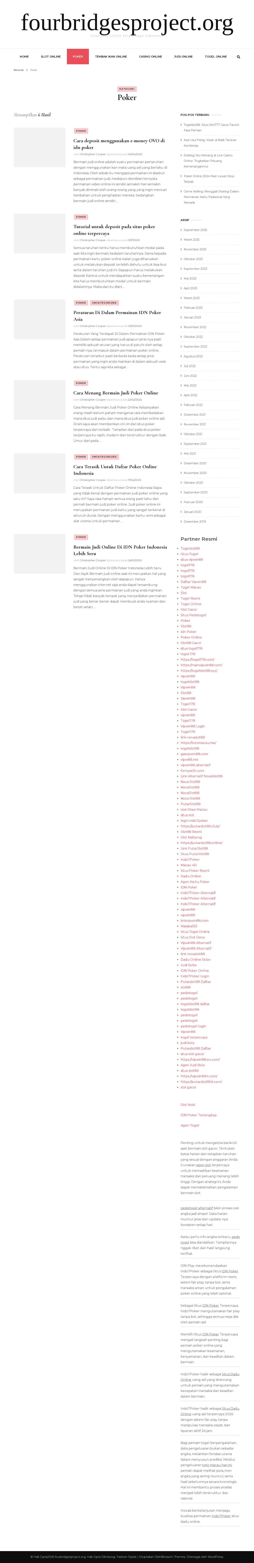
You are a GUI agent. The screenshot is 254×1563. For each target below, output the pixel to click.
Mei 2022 (190, 385)
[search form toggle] (238, 57)
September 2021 (195, 444)
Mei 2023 (190, 278)
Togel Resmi (190, 598)
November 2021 (195, 424)
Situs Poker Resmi (195, 871)
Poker (78, 56)
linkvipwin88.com (194, 921)
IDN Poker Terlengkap (199, 1115)
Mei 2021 (190, 453)
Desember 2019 (195, 521)
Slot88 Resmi (191, 832)
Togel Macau (191, 587)
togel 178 (188, 654)
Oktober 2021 (193, 434)
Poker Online (191, 637)
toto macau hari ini (217, 1465)
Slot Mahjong (191, 837)
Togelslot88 (190, 548)
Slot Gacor (189, 609)
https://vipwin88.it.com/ (199, 1076)
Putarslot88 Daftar (196, 982)
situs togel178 (191, 648)
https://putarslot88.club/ (200, 826)
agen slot (203, 1165)
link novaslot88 (193, 737)
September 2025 (195, 230)
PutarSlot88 (191, 804)
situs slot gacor (192, 1054)
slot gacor (188, 1087)
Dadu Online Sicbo (195, 959)
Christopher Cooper (93, 154)
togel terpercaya (194, 1037)
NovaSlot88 (190, 787)
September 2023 (195, 269)
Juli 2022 (190, 366)
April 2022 (190, 395)
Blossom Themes (173, 1557)
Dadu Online (191, 876)
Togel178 (188, 704)
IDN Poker (189, 887)
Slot (184, 593)
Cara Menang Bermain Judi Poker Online (115, 393)
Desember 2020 (195, 463)
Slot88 (186, 626)
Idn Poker (188, 632)
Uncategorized (104, 302)
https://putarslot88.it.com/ (201, 1082)
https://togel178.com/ (197, 659)
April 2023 (190, 288)
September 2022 (195, 346)
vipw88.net (189, 759)
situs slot (187, 815)
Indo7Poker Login (195, 976)
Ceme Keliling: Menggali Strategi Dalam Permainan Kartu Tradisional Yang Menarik (211, 197)
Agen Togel (190, 1125)
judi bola (187, 1043)
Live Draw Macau (194, 809)
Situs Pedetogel (193, 615)
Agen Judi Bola (193, 1065)
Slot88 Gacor (191, 643)
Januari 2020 (192, 512)
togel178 (187, 565)
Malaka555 (189, 926)
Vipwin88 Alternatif (196, 943)
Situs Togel (189, 554)
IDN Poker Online (195, 971)
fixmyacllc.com (192, 771)
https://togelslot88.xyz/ (199, 671)
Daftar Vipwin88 (193, 582)
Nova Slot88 (190, 782)
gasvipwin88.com (194, 754)
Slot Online (51, 56)
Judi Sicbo (189, 965)
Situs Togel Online (195, 932)
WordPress (215, 1557)
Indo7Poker (190, 859)
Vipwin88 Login (193, 726)
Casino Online (150, 56)
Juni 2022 (190, 376)
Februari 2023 (193, 308)
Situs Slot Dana (193, 937)
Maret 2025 (191, 239)
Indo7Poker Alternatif (198, 893)
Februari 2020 (193, 502)
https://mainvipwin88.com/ (201, 665)
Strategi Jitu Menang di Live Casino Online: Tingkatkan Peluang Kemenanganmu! (208, 161)
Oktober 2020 (193, 482)
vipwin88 (188, 676)
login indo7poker (194, 821)
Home (24, 56)
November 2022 (195, 327)
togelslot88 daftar (195, 1004)
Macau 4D (189, 865)
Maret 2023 (192, 298)
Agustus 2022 (193, 356)
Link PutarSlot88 (194, 848)
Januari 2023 (192, 317)
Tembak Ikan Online (111, 56)
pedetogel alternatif (197, 1208)
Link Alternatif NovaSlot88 (202, 776)
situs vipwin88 (192, 559)
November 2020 (195, 473)
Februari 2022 (193, 405)
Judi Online (183, 56)
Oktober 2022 (193, 337)
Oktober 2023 (193, 259)
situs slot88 (190, 1071)
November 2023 (195, 249)
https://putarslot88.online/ (201, 843)
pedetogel (189, 993)
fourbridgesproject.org (127, 22)
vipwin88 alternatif (196, 765)
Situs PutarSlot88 (195, 854)
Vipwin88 (188, 687)
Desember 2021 (195, 414)
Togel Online (216, 56)
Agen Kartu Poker (195, 882)
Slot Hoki (188, 1105)
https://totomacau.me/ (198, 743)
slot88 (186, 987)
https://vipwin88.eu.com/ (200, 1059)
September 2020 (196, 492)
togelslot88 (190, 682)
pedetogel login (193, 1026)
